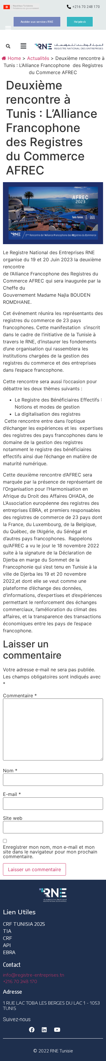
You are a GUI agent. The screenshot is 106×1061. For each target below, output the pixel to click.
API (7, 945)
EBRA (9, 952)
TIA (7, 931)
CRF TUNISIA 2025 (24, 924)
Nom (10, 770)
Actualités (38, 58)
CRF (7, 938)
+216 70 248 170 (20, 981)
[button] (8, 29)
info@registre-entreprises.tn (33, 974)
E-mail (12, 794)
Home (13, 58)
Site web (12, 818)
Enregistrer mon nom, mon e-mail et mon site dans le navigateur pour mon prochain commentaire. (50, 852)
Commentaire (20, 695)
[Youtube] (56, 1029)
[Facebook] (31, 1029)
